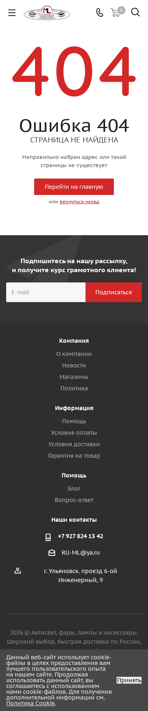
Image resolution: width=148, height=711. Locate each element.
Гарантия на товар (74, 455)
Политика (74, 388)
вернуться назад (79, 201)
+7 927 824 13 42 (80, 536)
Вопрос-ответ (74, 500)
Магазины (74, 377)
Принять (129, 680)
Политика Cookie (30, 703)
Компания (74, 340)
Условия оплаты (74, 432)
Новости (74, 365)
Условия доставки (74, 444)
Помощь (74, 421)
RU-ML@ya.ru (81, 553)
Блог (74, 488)
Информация (74, 408)
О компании (74, 354)
